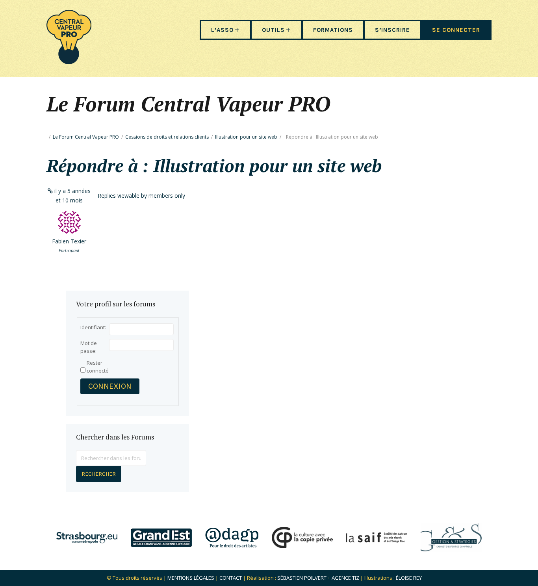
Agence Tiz (345, 577)
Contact (230, 577)
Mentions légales (190, 577)
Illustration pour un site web (246, 137)
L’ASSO (222, 29)
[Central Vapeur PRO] (68, 61)
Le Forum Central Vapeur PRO (86, 137)
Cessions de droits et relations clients (167, 137)
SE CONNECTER (456, 29)
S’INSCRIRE (392, 29)
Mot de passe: (88, 346)
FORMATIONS (333, 29)
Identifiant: (93, 327)
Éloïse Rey (409, 577)
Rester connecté (98, 366)
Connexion (110, 386)
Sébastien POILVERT (302, 577)
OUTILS (273, 29)
